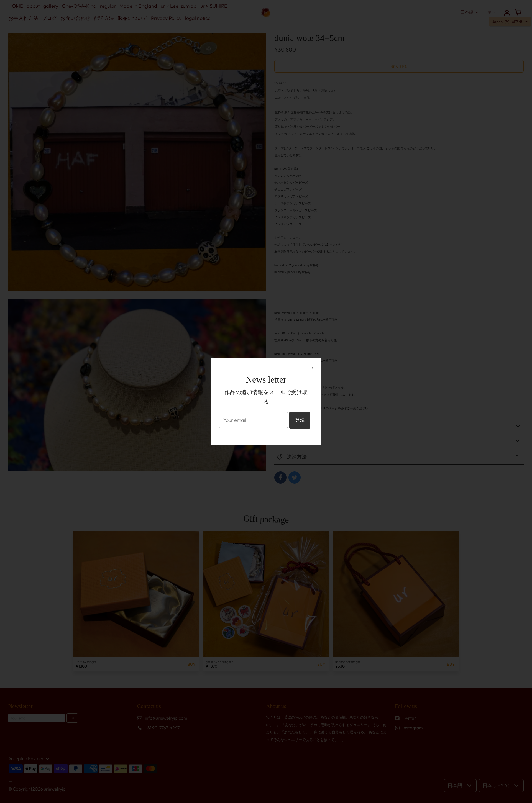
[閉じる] (311, 368)
